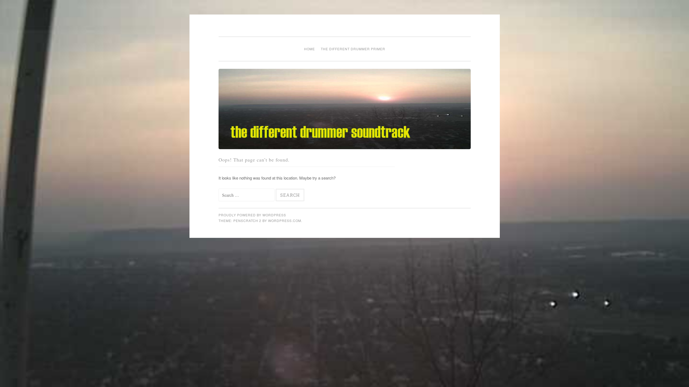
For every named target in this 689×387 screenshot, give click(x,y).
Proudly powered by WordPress (252, 215)
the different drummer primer (353, 48)
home (309, 48)
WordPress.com (284, 220)
